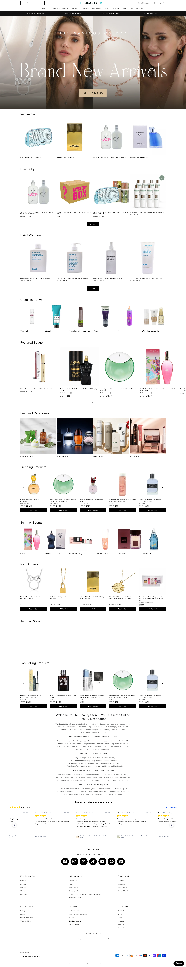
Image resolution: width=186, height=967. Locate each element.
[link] (52, 836)
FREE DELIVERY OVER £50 (112, 14)
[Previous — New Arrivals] (23, 585)
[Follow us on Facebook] (65, 861)
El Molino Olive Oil (75, 911)
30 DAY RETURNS (150, 14)
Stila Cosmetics (148, 656)
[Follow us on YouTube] (102, 861)
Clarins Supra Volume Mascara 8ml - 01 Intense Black (37, 389)
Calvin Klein (122, 911)
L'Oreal (48, 331)
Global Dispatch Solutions (78, 914)
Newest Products (64, 157)
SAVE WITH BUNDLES (73, 14)
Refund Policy (74, 887)
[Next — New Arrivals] (162, 585)
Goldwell (24, 331)
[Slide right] (97, 402)
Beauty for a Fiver (138, 157)
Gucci (120, 917)
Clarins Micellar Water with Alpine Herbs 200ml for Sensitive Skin (122, 500)
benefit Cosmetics (53, 656)
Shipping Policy (74, 891)
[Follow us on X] (84, 861)
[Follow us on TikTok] (93, 861)
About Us (121, 881)
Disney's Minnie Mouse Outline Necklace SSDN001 (30, 597)
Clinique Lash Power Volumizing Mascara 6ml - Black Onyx (30, 696)
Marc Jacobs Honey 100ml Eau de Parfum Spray (31, 500)
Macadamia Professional (79, 331)
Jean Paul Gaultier (52, 554)
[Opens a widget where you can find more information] (178, 963)
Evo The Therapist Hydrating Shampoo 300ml (35, 278)
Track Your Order (75, 897)
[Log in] (160, 3)
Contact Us (73, 881)
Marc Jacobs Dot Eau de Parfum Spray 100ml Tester (92, 500)
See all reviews (171, 807)
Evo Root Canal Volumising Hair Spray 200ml (107, 278)
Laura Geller (98, 656)
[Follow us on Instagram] (74, 861)
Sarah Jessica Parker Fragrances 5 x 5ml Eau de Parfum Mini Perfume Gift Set (151, 598)
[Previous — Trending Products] (23, 487)
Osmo (95, 331)
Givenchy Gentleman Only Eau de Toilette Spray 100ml (150, 500)
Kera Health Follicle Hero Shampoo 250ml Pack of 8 (147, 212)
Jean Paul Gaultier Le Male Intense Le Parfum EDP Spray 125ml (78, 389)
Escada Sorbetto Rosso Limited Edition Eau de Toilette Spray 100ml (158, 389)
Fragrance (61, 456)
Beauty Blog (24, 911)
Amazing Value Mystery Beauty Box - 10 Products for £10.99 (74, 212)
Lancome (121, 921)
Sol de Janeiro (99, 554)
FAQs (71, 884)
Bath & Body (25, 456)
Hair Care (97, 456)
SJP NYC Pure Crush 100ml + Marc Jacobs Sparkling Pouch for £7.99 (110, 212)
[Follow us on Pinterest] (111, 861)
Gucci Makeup (75, 656)
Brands (22, 914)
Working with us (25, 921)
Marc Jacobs (122, 924)
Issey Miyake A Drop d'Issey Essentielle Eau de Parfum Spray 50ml (118, 389)
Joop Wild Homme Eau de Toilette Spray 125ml (63, 696)
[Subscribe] (108, 939)
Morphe (121, 656)
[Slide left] (89, 402)
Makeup (133, 456)
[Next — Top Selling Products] (162, 683)
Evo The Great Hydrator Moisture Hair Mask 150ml (146, 278)
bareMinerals (26, 656)
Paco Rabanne (123, 928)
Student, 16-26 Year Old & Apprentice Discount (85, 894)
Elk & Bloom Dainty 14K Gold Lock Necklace (61, 597)
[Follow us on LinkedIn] (121, 861)
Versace (145, 554)
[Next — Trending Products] (162, 487)
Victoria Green (74, 924)
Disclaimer (121, 884)
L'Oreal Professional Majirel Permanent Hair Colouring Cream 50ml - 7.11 (92, 696)
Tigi (119, 331)
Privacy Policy (122, 887)
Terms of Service (123, 891)
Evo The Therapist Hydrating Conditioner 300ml (72, 278)
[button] (32, 3)
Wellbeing (23, 887)
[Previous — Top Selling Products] (23, 683)
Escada (23, 554)
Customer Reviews (26, 917)
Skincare (23, 891)
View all (93, 224)
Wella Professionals (150, 331)
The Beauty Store (75, 921)
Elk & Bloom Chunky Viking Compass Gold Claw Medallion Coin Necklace (121, 597)
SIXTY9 (71, 917)
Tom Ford (122, 554)
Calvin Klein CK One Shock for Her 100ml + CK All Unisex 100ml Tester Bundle (36, 212)
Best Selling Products (29, 157)
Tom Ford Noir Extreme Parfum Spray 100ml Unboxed (92, 597)
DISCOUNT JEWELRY (35, 14)
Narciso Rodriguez (77, 554)
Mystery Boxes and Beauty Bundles (108, 157)
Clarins (120, 914)
